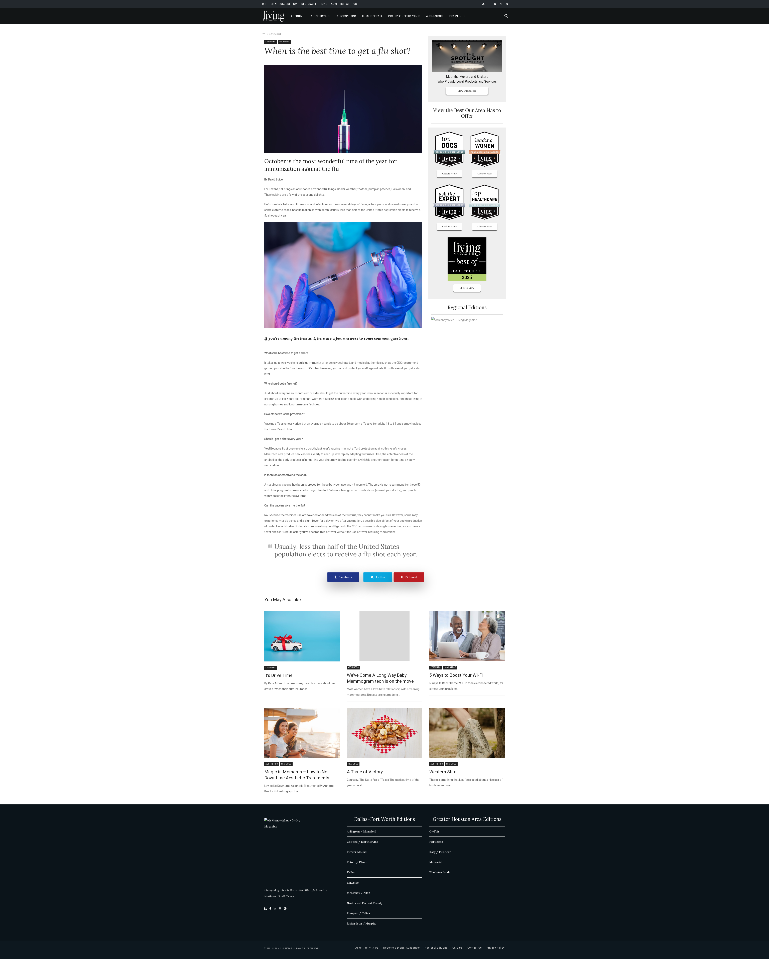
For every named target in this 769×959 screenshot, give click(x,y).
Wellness (434, 16)
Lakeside (353, 882)
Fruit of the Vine (404, 16)
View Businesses (467, 90)
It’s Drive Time (278, 675)
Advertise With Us (344, 4)
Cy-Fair (434, 831)
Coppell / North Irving (362, 842)
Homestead (372, 16)
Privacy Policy (496, 947)
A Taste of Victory (365, 771)
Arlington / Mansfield (361, 831)
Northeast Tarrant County (364, 903)
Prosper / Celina (358, 913)
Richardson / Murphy (361, 923)
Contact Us (474, 947)
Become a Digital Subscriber (401, 947)
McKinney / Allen (358, 893)
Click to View (449, 173)
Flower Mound (356, 852)
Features (457, 16)
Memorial (435, 862)
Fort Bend (436, 842)
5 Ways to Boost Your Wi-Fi (456, 675)
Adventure (346, 16)
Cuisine (298, 16)
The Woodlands (439, 872)
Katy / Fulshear (440, 852)
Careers (457, 947)
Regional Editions (314, 4)
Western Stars (443, 771)
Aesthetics (320, 16)
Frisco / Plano (356, 862)
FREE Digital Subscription (279, 4)
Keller (351, 872)
